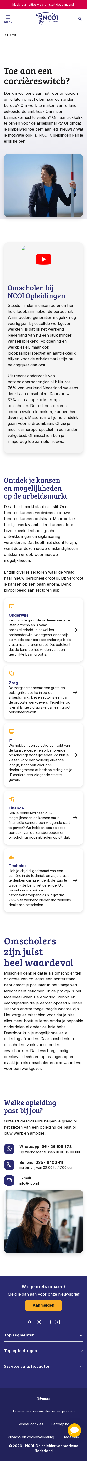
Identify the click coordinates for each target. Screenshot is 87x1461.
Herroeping (60, 1424)
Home (11, 35)
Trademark (70, 1437)
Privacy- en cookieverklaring (31, 1437)
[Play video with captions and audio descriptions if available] (43, 259)
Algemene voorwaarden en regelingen (44, 1411)
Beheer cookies (30, 1424)
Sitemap (43, 1398)
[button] (74, 1430)
